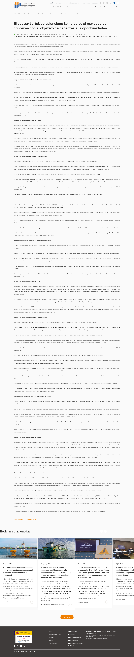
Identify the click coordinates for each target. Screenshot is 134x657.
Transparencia (85, 3)
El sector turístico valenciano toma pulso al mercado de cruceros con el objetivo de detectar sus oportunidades (51, 13)
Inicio (15, 13)
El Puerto (70, 7)
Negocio (78, 7)
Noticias (20, 13)
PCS (64, 3)
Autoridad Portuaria (58, 7)
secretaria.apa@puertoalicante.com (96, 638)
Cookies (33, 651)
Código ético (71, 634)
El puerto (51, 637)
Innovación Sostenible (90, 7)
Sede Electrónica (55, 3)
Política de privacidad (19, 651)
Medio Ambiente (105, 7)
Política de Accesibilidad (74, 637)
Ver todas (67, 617)
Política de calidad (73, 640)
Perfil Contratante (73, 3)
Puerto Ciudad (116, 7)
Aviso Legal (28, 651)
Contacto (95, 3)
